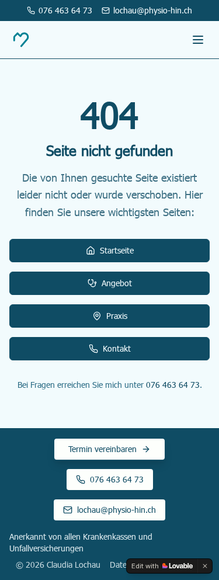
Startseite (117, 250)
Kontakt (117, 348)
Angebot (117, 283)
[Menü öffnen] (198, 39)
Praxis (116, 315)
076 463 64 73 (173, 384)
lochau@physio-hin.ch (116, 509)
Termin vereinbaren (102, 448)
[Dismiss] (205, 566)
